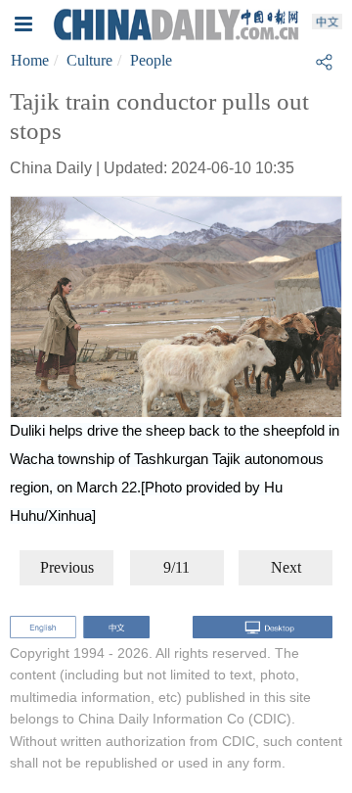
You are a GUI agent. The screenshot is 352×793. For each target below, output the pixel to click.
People (151, 60)
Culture (89, 60)
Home (30, 60)
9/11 (176, 567)
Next (286, 567)
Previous (67, 567)
